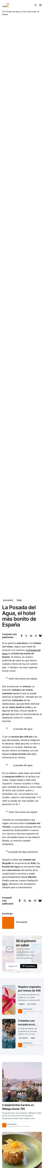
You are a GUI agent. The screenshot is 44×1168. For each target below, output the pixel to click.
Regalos (22, 1004)
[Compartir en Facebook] (21, 635)
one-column (8, 600)
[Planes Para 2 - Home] (14, 5)
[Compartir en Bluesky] (40, 636)
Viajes (19, 600)
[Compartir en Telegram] (35, 635)
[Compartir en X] (26, 635)
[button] (35, 5)
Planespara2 (21, 922)
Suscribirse (30, 966)
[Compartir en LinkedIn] (30, 635)
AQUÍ (4, 884)
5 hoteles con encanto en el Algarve (26, 1024)
